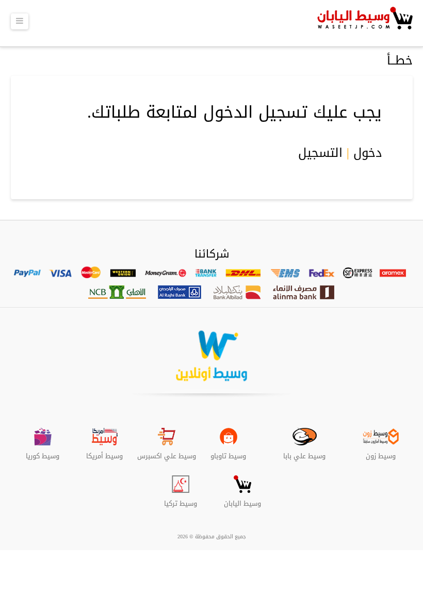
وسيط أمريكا (104, 452)
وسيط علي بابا (304, 452)
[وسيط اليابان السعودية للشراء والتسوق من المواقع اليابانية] (364, 23)
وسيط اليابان (242, 499)
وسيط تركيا (180, 499)
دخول (367, 153)
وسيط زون (381, 452)
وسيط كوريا (42, 452)
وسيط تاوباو (228, 452)
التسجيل (320, 153)
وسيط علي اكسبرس (166, 452)
